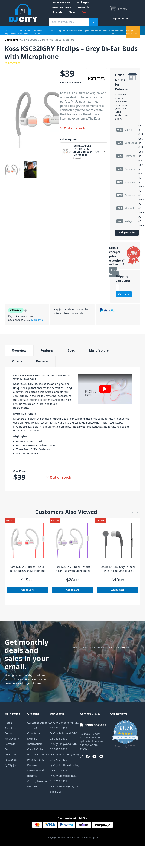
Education (11, 759)
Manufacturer (99, 350)
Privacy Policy (118, 647)
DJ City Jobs (11, 765)
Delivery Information (34, 741)
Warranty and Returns (35, 773)
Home (8, 722)
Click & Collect (35, 749)
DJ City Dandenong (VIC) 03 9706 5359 (64, 725)
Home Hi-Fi (118, 32)
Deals (85, 12)
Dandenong (131, 142)
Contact (9, 733)
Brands (57, 12)
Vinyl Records (131, 32)
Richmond (130, 168)
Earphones (46, 39)
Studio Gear (38, 32)
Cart (7, 749)
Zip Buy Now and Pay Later (37, 783)
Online (128, 129)
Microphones (86, 30)
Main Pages (12, 713)
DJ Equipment (12, 32)
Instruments (103, 30)
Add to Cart (27, 590)
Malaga (128, 221)
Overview (19, 350)
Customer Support (38, 722)
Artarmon (130, 195)
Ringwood (130, 155)
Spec (71, 350)
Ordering (33, 713)
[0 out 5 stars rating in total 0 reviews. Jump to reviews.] (72, 62)
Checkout (10, 754)
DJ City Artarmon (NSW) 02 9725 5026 (64, 757)
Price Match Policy (38, 754)
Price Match (113, 272)
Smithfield (130, 182)
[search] (69, 22)
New (72, 12)
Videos (17, 361)
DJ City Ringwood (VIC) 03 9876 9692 (63, 746)
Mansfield (130, 208)
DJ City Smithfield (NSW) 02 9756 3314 (64, 767)
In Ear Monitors (64, 39)
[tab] (19, 350)
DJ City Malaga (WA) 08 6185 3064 (64, 788)
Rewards (83, 7)
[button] (132, 511)
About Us (10, 728)
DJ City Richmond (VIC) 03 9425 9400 (63, 735)
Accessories (70, 30)
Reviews (42, 361)
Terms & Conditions (33, 730)
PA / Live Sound (25, 32)
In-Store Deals (61, 7)
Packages (82, 2)
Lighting (55, 30)
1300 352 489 (61, 2)
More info (37, 319)
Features (47, 350)
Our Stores (57, 713)
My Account (120, 18)
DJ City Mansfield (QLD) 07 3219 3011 (64, 778)
